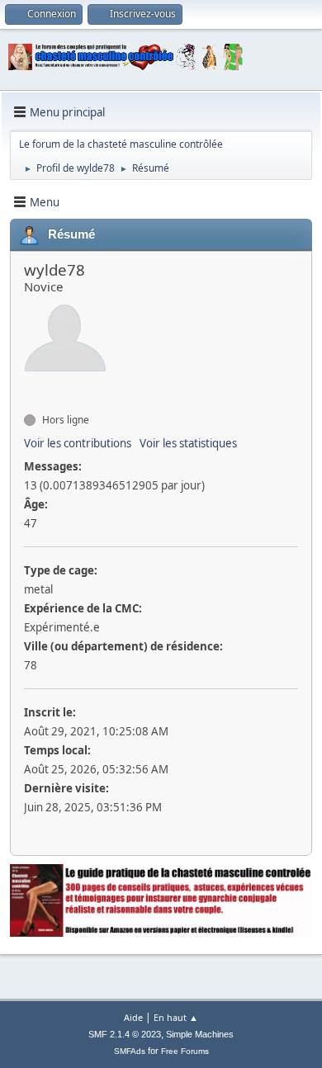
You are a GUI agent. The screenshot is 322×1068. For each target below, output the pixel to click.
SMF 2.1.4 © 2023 (124, 1034)
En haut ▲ (176, 1017)
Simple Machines (200, 1034)
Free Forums (185, 1051)
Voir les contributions (77, 443)
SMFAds (129, 1051)
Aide (133, 1017)
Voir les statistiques (188, 443)
